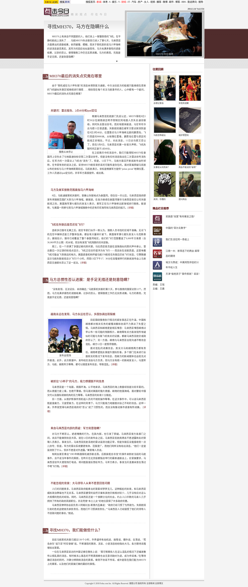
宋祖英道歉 (184, 103)
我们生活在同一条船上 (177, 239)
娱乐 (114, 2)
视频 (152, 2)
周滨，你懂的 (160, 199)
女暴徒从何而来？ (162, 167)
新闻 (99, 2)
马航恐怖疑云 (160, 135)
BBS (184, 2)
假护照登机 (184, 135)
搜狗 (200, 2)
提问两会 (183, 199)
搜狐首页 (90, 2)
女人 (146, 2)
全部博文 (159, 583)
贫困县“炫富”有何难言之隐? (180, 216)
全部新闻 (150, 583)
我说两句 (192, 2)
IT (129, 2)
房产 (140, 2)
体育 (105, 2)
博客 (177, 2)
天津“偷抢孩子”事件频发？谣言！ (183, 274)
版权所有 (142, 583)
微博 (165, 2)
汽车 (134, 2)
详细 (130, 207)
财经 (123, 2)
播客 (159, 2)
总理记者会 (159, 103)
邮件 (171, 2)
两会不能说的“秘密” (188, 167)
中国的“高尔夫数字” (176, 228)
